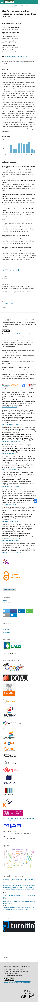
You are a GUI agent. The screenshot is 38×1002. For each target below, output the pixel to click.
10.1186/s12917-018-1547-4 (10, 504)
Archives (9, 6)
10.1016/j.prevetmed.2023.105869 (12, 424)
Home (3, 6)
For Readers (6, 627)
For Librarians (6, 632)
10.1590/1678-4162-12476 (9, 407)
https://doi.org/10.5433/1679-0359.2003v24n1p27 (19, 56)
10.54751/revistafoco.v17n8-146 (11, 552)
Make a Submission (9, 589)
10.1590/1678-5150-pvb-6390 (10, 469)
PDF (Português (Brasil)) (10, 270)
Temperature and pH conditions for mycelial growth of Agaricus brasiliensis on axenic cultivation (19, 880)
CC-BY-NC (23, 340)
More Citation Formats (9, 295)
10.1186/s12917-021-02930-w (10, 540)
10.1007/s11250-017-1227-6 (10, 521)
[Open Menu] (2, 2)
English (5, 600)
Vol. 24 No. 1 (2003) (19, 6)
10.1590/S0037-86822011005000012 (12, 487)
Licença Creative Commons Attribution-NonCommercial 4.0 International (17, 981)
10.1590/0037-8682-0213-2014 (11, 441)
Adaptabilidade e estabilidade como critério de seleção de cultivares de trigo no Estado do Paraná (19, 908)
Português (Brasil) (8, 603)
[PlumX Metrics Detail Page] (5, 562)
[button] (6, 611)
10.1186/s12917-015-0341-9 (10, 453)
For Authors (6, 629)
